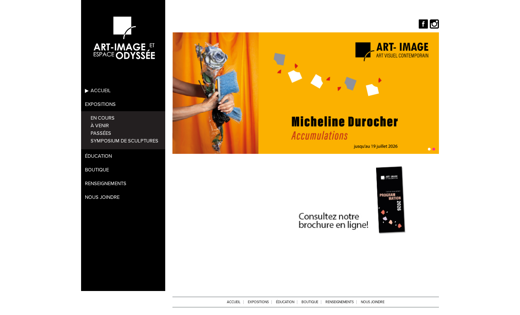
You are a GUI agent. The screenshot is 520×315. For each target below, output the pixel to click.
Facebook (423, 24)
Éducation (98, 156)
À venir (100, 126)
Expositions (100, 104)
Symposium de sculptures (124, 141)
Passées (101, 133)
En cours (103, 118)
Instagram (434, 24)
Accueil (101, 91)
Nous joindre (102, 197)
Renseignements (105, 184)
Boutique (97, 170)
